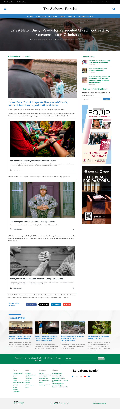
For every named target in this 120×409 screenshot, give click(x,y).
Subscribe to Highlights (57, 385)
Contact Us (15, 375)
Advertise (15, 387)
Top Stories (27, 56)
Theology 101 (28, 384)
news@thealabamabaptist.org (99, 403)
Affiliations (15, 384)
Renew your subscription (57, 375)
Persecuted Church (29, 385)
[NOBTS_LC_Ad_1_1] (96, 195)
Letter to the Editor (43, 376)
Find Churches (16, 391)
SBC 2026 (29, 16)
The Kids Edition (40, 16)
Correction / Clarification (44, 384)
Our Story (15, 378)
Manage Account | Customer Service (60, 386)
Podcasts (27, 380)
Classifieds (71, 16)
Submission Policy (43, 385)
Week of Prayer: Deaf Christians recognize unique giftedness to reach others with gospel (46, 338)
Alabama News (28, 378)
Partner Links (16, 385)
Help (65, 403)
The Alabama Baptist (9, 1)
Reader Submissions (43, 378)
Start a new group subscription (58, 378)
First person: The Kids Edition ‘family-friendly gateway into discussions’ (99, 61)
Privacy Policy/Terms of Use (57, 403)
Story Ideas (41, 373)
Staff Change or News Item (45, 375)
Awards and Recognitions (18, 382)
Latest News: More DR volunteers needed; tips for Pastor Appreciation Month (72, 338)
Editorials (27, 376)
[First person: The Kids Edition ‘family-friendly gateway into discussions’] (84, 62)
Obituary (41, 382)
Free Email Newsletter (85, 16)
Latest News (52, 16)
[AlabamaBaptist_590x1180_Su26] (96, 134)
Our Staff (15, 380)
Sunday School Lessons (30, 375)
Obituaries (27, 382)
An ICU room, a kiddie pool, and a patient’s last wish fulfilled (98, 69)
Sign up (107, 99)
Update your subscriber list (58, 383)
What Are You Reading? (44, 380)
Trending (62, 16)
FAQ (68, 403)
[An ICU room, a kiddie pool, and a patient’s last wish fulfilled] (84, 70)
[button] (113, 9)
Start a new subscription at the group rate (60, 381)
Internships (15, 389)
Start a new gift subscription (58, 376)
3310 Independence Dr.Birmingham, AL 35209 (19, 403)
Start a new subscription (57, 373)
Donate (14, 376)
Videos (26, 387)
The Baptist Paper (21, 1)
